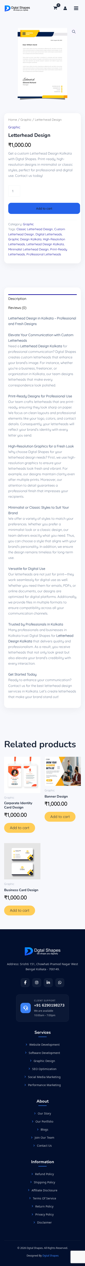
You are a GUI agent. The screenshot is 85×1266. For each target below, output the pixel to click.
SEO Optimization (44, 1069)
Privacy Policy (44, 1214)
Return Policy (44, 1206)
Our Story (44, 1113)
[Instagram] (36, 982)
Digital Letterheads (48, 234)
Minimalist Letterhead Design (28, 249)
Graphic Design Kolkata (24, 239)
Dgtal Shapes (50, 1255)
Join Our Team (44, 1137)
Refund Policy (44, 1174)
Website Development (44, 1045)
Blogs (44, 1129)
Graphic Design (44, 1061)
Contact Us (44, 1145)
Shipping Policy (44, 1182)
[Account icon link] (65, 8)
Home (12, 120)
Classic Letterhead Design (35, 229)
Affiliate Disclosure (44, 1190)
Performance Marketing (44, 1085)
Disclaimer (44, 1222)
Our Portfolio (44, 1121)
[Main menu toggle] (76, 8)
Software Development (44, 1053)
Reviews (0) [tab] (17, 308)
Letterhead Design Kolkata (45, 244)
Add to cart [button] (19, 827)
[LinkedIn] (48, 982)
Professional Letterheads (43, 254)
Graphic (26, 120)
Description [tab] (17, 299)
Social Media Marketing (44, 1077)
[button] (74, 31)
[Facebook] (25, 982)
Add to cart (44, 208)
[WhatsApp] (59, 982)
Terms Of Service (44, 1198)
